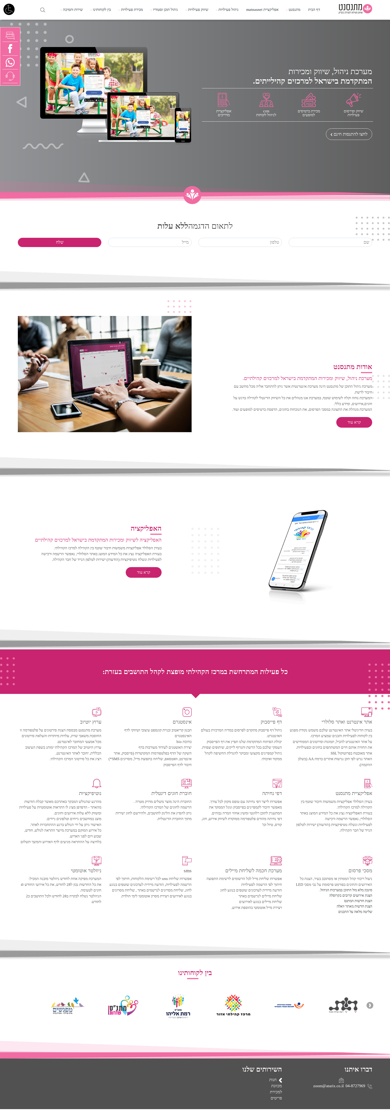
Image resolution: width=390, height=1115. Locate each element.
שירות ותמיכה (73, 9)
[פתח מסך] (9, 9)
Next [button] (20, 1005)
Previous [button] (370, 1005)
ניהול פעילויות (228, 9)
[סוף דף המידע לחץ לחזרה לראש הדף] (388, 1112)
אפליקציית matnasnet (262, 9)
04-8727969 (355, 1086)
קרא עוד (354, 422)
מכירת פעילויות (132, 9)
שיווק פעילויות (198, 9)
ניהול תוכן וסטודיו (165, 9)
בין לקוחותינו (102, 9)
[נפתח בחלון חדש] (10, 62)
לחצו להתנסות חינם (350, 134)
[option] (333, 1005)
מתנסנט (294, 9)
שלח (59, 242)
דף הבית (314, 9)
